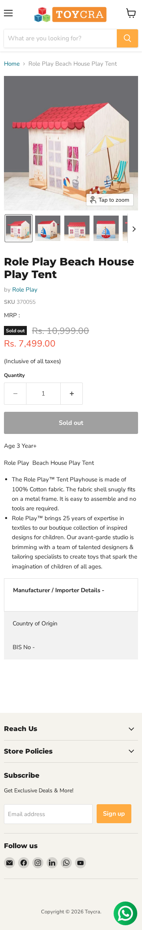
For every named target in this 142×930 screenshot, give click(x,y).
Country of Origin (35, 623)
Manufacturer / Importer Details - (59, 590)
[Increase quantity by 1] (72, 394)
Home (12, 64)
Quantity (14, 376)
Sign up (114, 813)
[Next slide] (133, 228)
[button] (18, 228)
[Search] (127, 38)
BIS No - (24, 647)
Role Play (24, 290)
